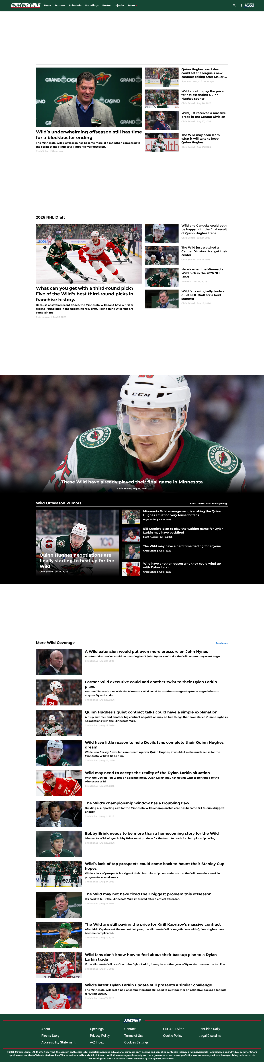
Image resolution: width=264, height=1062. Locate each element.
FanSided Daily (209, 1029)
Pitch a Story (50, 1035)
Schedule (75, 5)
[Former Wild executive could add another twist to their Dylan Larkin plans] (132, 692)
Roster (106, 5)
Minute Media (22, 1052)
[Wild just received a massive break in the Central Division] (186, 120)
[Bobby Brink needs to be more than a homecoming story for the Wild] (132, 844)
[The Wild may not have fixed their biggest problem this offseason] (132, 905)
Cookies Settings (136, 1042)
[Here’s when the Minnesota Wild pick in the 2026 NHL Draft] (186, 277)
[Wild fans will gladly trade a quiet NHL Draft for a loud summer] (186, 299)
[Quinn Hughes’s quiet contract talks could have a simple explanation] (132, 723)
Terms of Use (134, 1035)
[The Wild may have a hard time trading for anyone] (175, 551)
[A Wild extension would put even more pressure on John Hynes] (132, 662)
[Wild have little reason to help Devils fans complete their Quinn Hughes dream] (132, 753)
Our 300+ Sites (173, 1029)
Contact (130, 1029)
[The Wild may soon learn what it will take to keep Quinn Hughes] (186, 142)
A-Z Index (97, 1042)
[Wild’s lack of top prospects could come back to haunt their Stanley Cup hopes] (132, 874)
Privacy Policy (100, 1035)
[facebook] (241, 5)
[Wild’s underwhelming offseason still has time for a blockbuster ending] (89, 110)
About (45, 1029)
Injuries (119, 5)
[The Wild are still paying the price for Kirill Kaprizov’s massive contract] (132, 935)
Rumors (60, 5)
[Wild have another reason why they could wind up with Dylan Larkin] (175, 569)
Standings (92, 5)
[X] (234, 5)
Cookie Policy (172, 1035)
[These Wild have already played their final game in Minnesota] (132, 434)
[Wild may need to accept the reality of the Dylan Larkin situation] (132, 783)
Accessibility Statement (58, 1042)
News (47, 5)
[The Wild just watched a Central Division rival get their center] (186, 255)
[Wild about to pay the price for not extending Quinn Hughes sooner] (186, 99)
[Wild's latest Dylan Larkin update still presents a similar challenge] (132, 996)
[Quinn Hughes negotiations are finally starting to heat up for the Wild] (77, 543)
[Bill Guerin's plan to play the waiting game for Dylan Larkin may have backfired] (175, 534)
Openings (97, 1029)
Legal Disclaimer (211, 1035)
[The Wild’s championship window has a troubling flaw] (132, 814)
